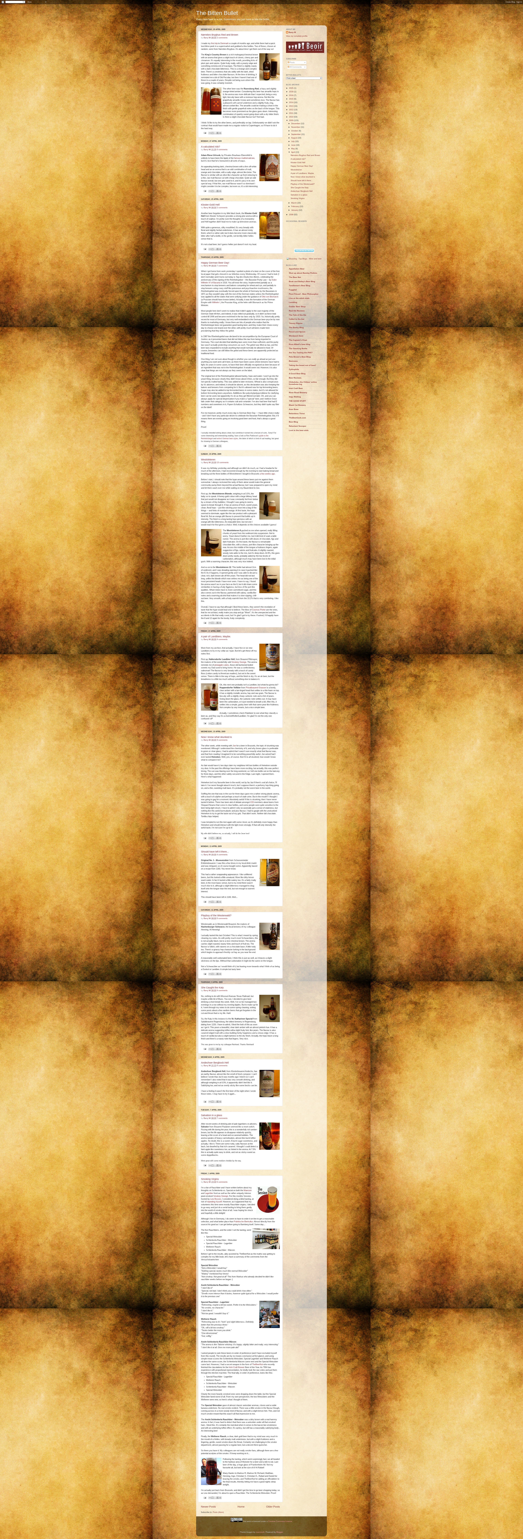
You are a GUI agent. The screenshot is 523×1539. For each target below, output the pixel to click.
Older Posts (273, 1506)
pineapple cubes (221, 665)
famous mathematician (244, 158)
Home (241, 1506)
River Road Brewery (298, 393)
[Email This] (210, 133)
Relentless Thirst (297, 414)
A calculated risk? (210, 146)
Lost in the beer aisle (298, 430)
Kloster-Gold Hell (210, 204)
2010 (291, 117)
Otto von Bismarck (270, 297)
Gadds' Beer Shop (297, 307)
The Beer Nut (295, 277)
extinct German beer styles (227, 439)
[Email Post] (205, 133)
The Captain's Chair (298, 340)
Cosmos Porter (259, 610)
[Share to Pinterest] (220, 133)
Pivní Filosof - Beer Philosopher (303, 294)
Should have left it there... (215, 851)
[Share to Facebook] (217, 133)
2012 (291, 110)
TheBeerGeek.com (297, 418)
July (293, 141)
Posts (292, 62)
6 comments (222, 1182)
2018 (291, 92)
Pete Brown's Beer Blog (300, 357)
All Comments (295, 67)
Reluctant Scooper (297, 426)
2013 (291, 106)
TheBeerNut (257, 1364)
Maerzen (248, 1190)
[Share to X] (215, 133)
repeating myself (214, 1202)
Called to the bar (296, 319)
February (295, 206)
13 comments (223, 462)
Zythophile (294, 369)
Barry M (207, 38)
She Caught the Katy (212, 987)
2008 (291, 215)
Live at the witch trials (299, 298)
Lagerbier (209, 1193)
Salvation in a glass (211, 1115)
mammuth (260, 1532)
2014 (291, 102)
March (294, 203)
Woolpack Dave (296, 336)
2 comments (222, 38)
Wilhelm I (216, 302)
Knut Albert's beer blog (299, 344)
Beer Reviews (295, 378)
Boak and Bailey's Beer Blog (302, 281)
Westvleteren (208, 459)
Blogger (279, 1532)
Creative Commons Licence (280, 1521)
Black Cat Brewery (297, 405)
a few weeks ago (267, 474)
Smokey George (239, 662)
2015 (291, 99)
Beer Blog (293, 422)
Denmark (224, 43)
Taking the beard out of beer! (302, 365)
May (293, 149)
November (296, 127)
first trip (214, 43)
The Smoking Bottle (298, 349)
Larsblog (293, 302)
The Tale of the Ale (297, 315)
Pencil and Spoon (297, 332)
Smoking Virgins (210, 1179)
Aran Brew (293, 409)
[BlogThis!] (212, 133)
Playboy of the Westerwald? (216, 915)
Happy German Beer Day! (215, 262)
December (296, 124)
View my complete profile (297, 36)
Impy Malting (295, 397)
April (293, 152)
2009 (291, 120)
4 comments (222, 639)
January (295, 210)
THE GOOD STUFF (297, 401)
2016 (291, 95)
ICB (252, 802)
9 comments (222, 740)
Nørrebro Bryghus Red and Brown (219, 34)
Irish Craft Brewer (236, 1367)
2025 (291, 88)
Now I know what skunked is (216, 737)
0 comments (222, 150)
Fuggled (293, 290)
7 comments (222, 266)
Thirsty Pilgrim (295, 323)
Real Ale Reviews (297, 311)
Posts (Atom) (218, 1512)
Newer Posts (208, 1506)
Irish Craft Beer (296, 388)
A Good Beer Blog (297, 374)
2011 (291, 113)
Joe (234, 746)
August (294, 138)
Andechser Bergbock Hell (215, 1062)
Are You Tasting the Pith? (301, 353)
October (295, 131)
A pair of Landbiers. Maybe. (216, 636)
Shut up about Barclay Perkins (303, 273)
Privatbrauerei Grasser (256, 687)
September (296, 134)
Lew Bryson (215, 1199)
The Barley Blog (296, 328)
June (293, 145)
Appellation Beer (296, 269)
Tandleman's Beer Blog (299, 286)
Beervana (293, 361)
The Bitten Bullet (217, 13)
